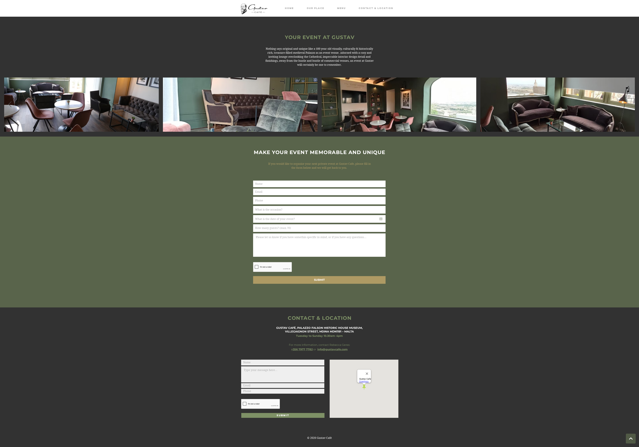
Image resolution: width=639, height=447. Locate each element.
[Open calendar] (381, 219)
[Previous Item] (10, 104)
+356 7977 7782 (302, 349)
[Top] (631, 439)
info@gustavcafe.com (332, 349)
